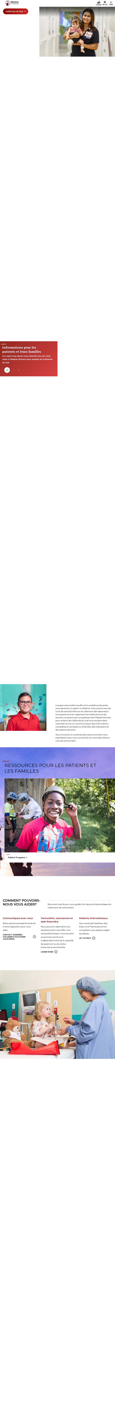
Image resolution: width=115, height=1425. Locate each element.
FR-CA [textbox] (104, 4)
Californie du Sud (14, 11)
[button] (104, 3)
